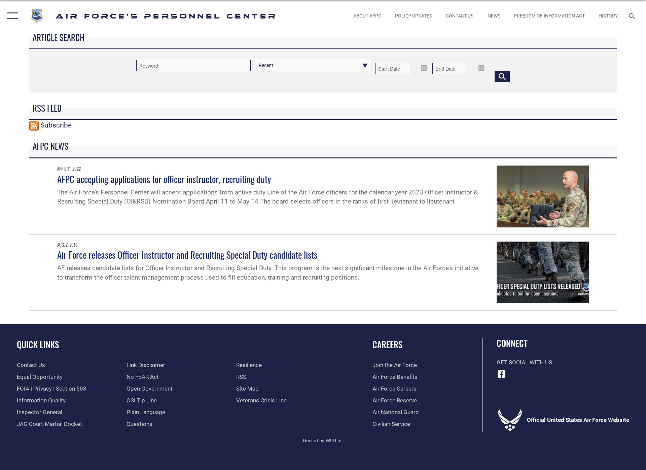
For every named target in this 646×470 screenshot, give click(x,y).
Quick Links (38, 344)
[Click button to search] (502, 76)
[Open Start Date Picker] (424, 67)
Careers (387, 344)
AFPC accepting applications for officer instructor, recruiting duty (164, 179)
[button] (11, 16)
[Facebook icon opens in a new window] (502, 374)
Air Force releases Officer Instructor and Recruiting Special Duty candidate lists (187, 254)
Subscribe (56, 125)
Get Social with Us (524, 362)
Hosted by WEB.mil (323, 440)
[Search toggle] (632, 16)
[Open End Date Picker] (481, 67)
